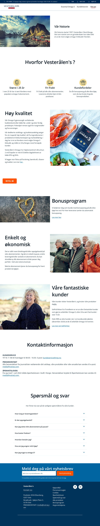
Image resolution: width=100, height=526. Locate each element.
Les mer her (56, 217)
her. (21, 162)
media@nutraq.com (11, 366)
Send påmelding (65, 473)
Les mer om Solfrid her (60, 326)
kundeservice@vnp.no (52, 358)
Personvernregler (59, 490)
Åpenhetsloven (58, 495)
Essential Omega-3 (68, 7)
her (65, 478)
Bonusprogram (58, 503)
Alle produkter (58, 500)
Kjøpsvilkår (57, 488)
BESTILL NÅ (10, 181)
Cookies (55, 493)
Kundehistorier (82, 7)
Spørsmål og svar (59, 498)
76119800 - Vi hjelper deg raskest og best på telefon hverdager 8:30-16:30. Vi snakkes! (31, 1)
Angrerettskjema (59, 505)
